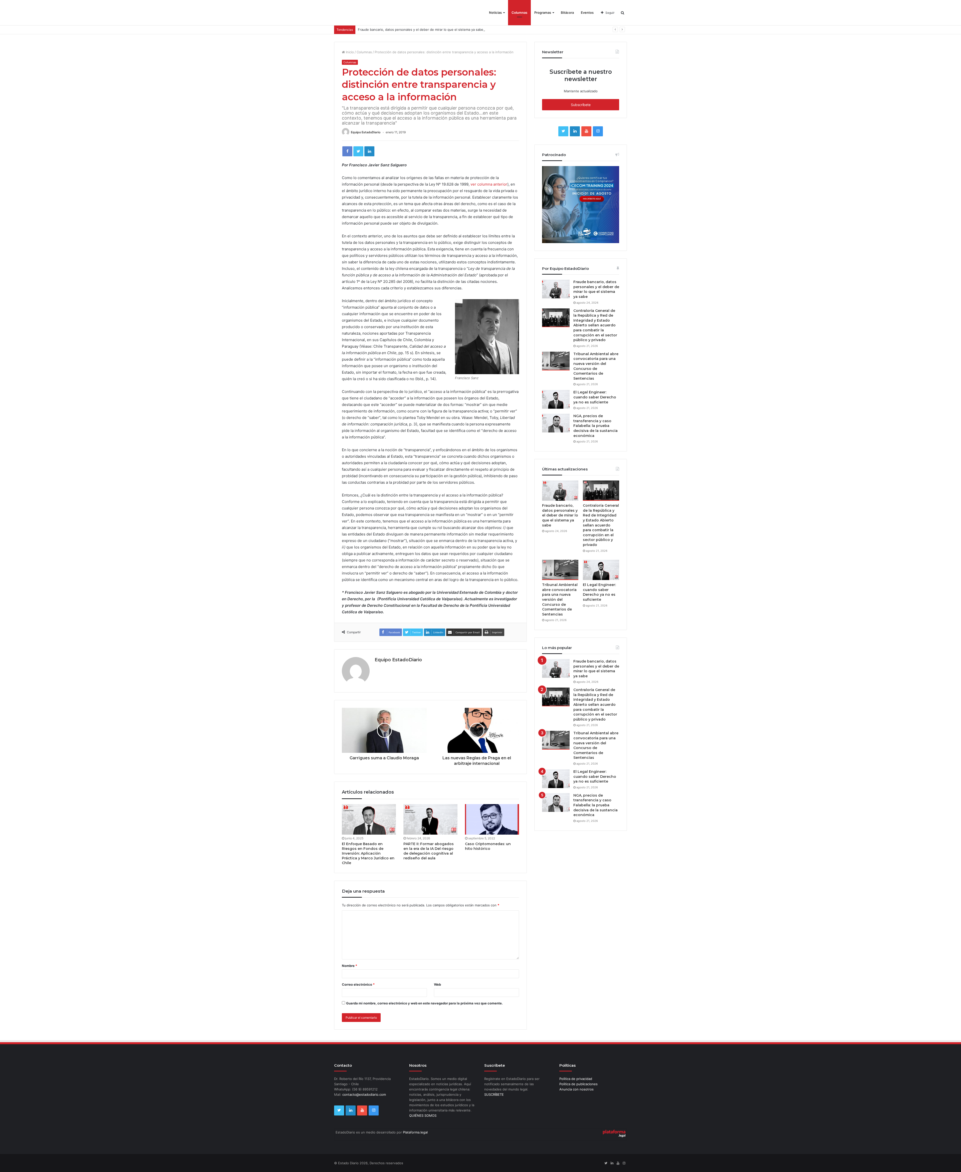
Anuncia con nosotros (576, 1089)
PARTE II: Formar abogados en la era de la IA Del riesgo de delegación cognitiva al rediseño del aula (428, 851)
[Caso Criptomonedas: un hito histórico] (492, 819)
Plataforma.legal (415, 1132)
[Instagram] (598, 131)
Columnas (519, 13)
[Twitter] (358, 151)
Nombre (349, 966)
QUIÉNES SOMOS (422, 1115)
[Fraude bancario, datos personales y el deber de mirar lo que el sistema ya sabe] (556, 289)
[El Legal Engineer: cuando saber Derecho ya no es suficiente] (556, 399)
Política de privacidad (575, 1079)
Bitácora (567, 13)
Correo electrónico (358, 984)
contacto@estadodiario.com (364, 1094)
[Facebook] (347, 151)
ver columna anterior (488, 184)
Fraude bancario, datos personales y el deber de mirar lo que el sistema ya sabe (420, 30)
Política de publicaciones (578, 1084)
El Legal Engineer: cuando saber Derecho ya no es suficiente (594, 397)
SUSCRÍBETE (494, 1094)
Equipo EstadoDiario (365, 132)
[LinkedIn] (369, 151)
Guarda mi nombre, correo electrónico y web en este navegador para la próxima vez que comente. (424, 1003)
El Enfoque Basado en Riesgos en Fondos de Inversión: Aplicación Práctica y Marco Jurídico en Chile (368, 853)
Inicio (349, 52)
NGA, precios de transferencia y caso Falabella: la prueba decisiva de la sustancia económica (595, 426)
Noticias (495, 13)
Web (437, 984)
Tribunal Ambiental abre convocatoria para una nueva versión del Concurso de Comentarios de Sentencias (595, 366)
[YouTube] (586, 131)
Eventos (587, 13)
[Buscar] (622, 12)
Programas (542, 13)
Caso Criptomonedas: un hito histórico (488, 846)
